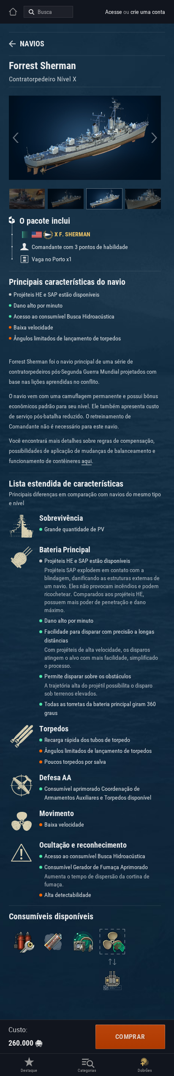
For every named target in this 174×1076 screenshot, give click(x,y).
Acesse (113, 11)
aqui (87, 461)
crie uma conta (147, 11)
